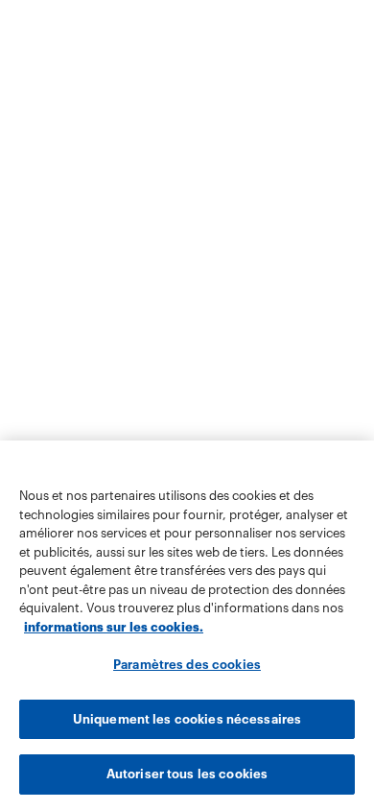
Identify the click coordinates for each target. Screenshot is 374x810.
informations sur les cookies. (113, 627)
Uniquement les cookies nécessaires (187, 719)
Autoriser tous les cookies (187, 774)
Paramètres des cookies (187, 664)
